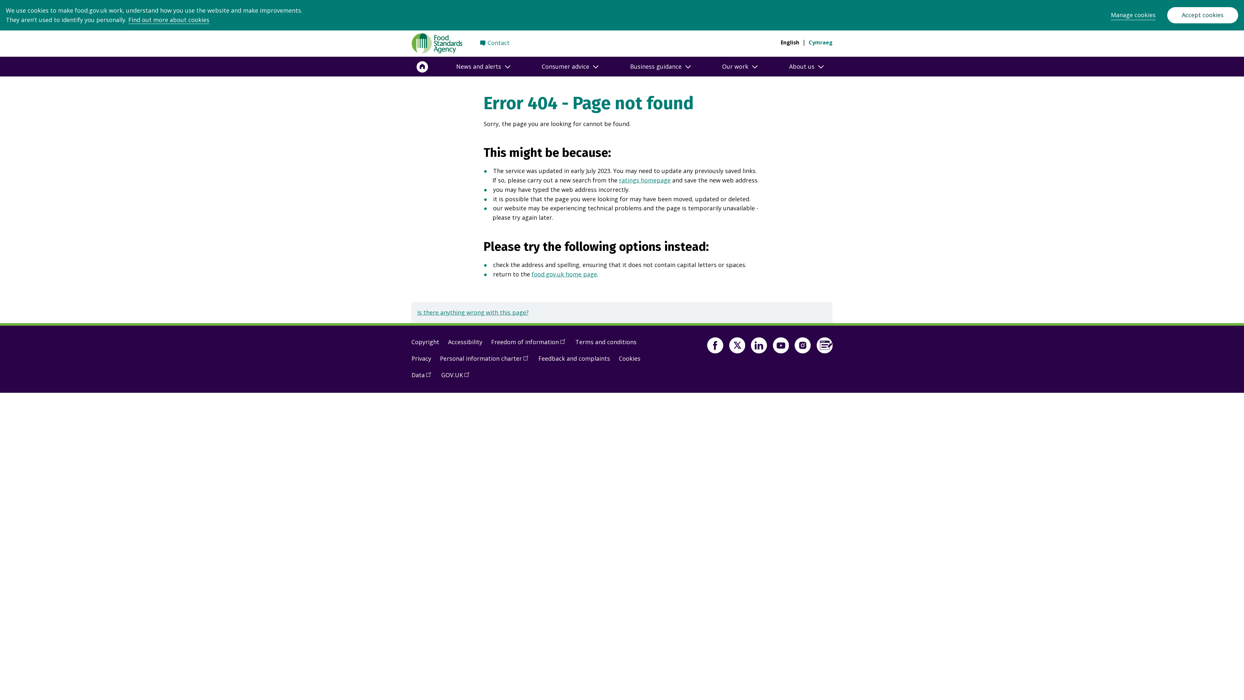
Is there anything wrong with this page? (473, 312)
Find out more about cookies (168, 20)
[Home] (422, 67)
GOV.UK (457, 377)
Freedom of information (530, 344)
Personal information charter (486, 361)
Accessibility (465, 342)
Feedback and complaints (574, 358)
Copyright (425, 342)
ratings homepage (645, 180)
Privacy (421, 358)
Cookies (629, 358)
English (790, 42)
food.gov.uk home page (564, 274)
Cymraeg (821, 42)
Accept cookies (1203, 15)
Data (423, 377)
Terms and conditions (606, 342)
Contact (499, 43)
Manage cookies (1133, 15)
